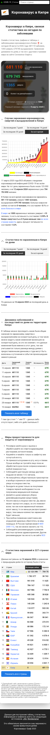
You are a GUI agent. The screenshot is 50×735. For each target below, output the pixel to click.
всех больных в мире (11, 208)
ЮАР (12, 636)
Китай (13, 608)
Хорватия (14, 654)
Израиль (14, 663)
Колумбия (14, 645)
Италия (13, 599)
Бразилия (14, 576)
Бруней (13, 613)
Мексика (14, 590)
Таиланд (14, 649)
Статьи (15, 2)
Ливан (13, 604)
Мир (12, 572)
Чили (12, 631)
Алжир (13, 622)
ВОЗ (43, 535)
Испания (14, 658)
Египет (13, 640)
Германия (14, 595)
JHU (25, 719)
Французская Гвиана (19, 617)
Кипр (12, 668)
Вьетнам (14, 581)
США (12, 585)
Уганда (13, 626)
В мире (4, 213)
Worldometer (33, 719)
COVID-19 (7, 2)
